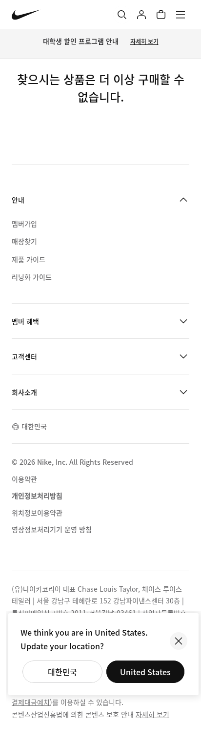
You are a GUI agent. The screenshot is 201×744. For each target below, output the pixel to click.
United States (145, 672)
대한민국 (62, 672)
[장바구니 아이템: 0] (161, 14)
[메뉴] (180, 14)
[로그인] (141, 14)
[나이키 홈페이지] (26, 14)
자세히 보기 (144, 41)
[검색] (122, 14)
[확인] (178, 641)
